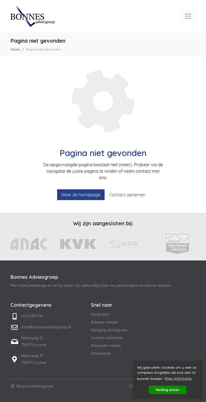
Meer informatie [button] (178, 378)
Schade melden (104, 322)
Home (15, 49)
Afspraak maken (106, 345)
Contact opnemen (127, 194)
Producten (100, 314)
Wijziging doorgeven (109, 330)
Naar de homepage (80, 194)
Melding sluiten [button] (167, 390)
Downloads (101, 353)
